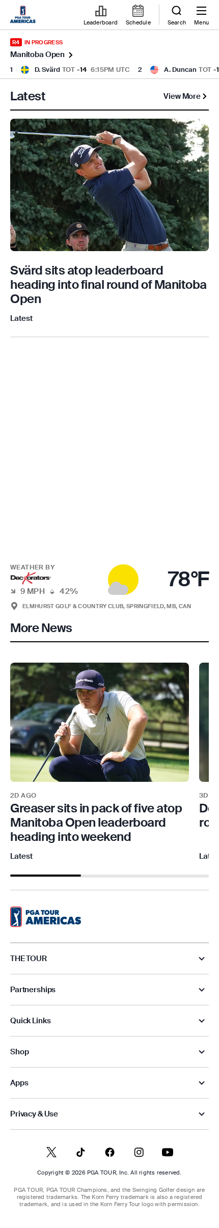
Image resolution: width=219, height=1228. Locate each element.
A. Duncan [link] (180, 69)
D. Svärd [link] (47, 69)
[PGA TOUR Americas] (45, 917)
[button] (109, 573)
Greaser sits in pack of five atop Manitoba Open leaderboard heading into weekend (96, 822)
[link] (24, 15)
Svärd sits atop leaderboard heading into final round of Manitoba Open (108, 284)
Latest (21, 318)
